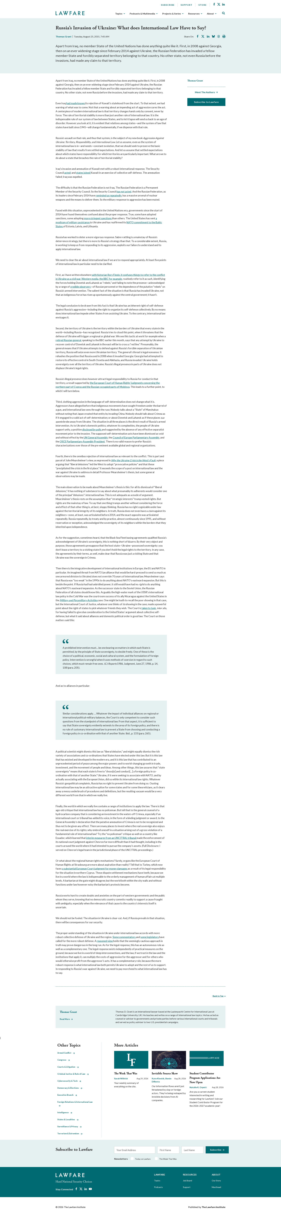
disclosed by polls (92, 429)
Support (186, 5)
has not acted (123, 191)
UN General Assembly (96, 437)
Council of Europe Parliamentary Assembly (136, 437)
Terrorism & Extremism (69, 1133)
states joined (83, 172)
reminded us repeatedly (108, 195)
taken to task (149, 608)
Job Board (187, 1180)
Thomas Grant (63, 36)
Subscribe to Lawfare (206, 102)
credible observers (80, 286)
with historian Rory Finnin (106, 274)
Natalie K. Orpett (198, 1087)
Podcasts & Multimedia (142, 13)
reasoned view (105, 940)
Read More (65, 1019)
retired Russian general (68, 340)
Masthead (216, 1187)
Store (202, 5)
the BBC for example (110, 278)
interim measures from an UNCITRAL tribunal (111, 837)
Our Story (216, 1180)
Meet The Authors (205, 92)
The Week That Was (125, 1073)
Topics (118, 13)
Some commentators (124, 937)
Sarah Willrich (121, 1078)
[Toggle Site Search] (223, 13)
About (210, 13)
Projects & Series (171, 13)
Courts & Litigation (67, 1067)
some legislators (149, 937)
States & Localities (67, 1119)
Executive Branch (66, 1095)
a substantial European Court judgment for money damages (95, 868)
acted (67, 172)
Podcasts (158, 1187)
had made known (75, 103)
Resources (194, 13)
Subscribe (168, 5)
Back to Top (218, 996)
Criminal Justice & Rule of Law (72, 1074)
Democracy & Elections (68, 1088)
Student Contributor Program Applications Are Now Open (205, 1078)
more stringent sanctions (98, 218)
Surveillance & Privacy (68, 1126)
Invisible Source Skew (165, 1073)
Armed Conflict (65, 1053)
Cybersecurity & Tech (68, 1081)
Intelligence (63, 1112)
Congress (62, 1060)
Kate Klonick (158, 1078)
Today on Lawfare (142, 1159)
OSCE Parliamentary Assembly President (82, 441)
